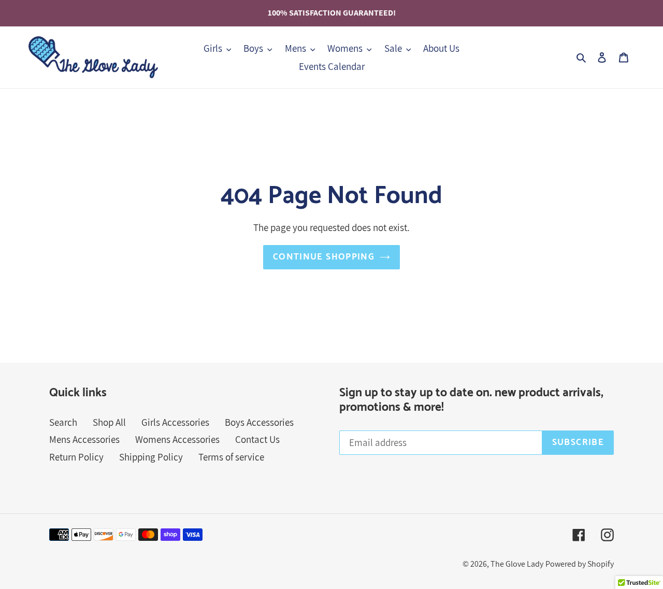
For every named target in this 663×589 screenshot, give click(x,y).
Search (63, 422)
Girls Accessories (175, 422)
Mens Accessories (84, 439)
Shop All (109, 422)
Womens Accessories (177, 439)
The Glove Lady (517, 563)
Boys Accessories (259, 422)
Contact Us (257, 439)
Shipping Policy (151, 457)
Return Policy (76, 457)
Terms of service (231, 457)
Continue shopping (323, 257)
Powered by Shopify (579, 563)
